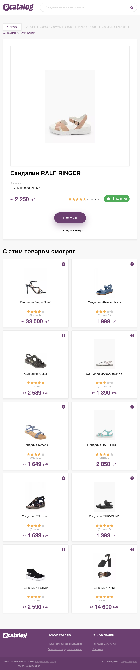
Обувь (69, 27)
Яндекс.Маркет (129, 661)
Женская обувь (87, 27)
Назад (14, 27)
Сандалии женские (114, 27)
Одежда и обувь (50, 27)
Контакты (97, 649)
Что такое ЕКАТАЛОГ (104, 643)
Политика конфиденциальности (65, 649)
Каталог (30, 27)
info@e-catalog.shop (45, 661)
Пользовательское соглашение (65, 643)
